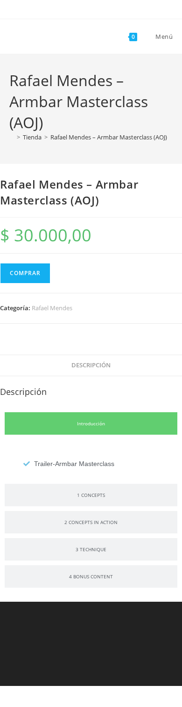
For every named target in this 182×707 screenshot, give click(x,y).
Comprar (25, 273)
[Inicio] (11, 137)
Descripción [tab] (91, 365)
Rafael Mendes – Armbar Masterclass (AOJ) (108, 137)
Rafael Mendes (52, 308)
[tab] (91, 423)
